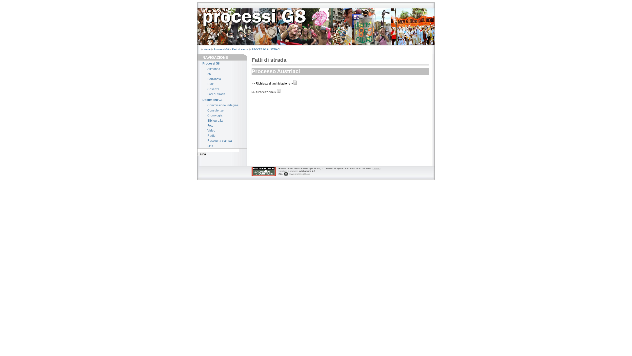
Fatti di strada (240, 49)
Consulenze (215, 110)
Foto (210, 125)
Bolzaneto (214, 79)
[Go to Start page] (209, 13)
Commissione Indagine (222, 105)
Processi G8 (221, 49)
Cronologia (214, 115)
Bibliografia (215, 120)
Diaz (210, 84)
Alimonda (213, 69)
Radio (211, 135)
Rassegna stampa (219, 140)
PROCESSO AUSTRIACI (266, 49)
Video (211, 130)
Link (210, 146)
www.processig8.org (299, 174)
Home (207, 49)
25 (209, 74)
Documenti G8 (212, 100)
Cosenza (213, 89)
